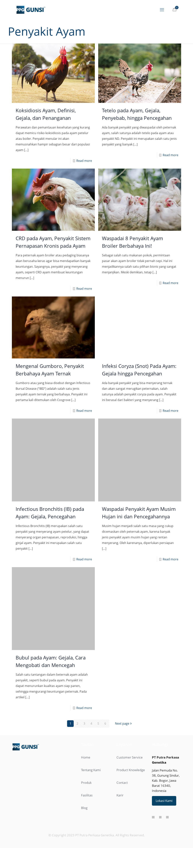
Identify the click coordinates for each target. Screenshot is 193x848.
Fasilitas (87, 774)
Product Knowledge (130, 749)
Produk (86, 762)
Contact (122, 762)
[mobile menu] (162, 9)
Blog (84, 787)
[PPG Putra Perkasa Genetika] (31, 9)
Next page (122, 703)
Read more (84, 161)
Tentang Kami (91, 749)
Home (85, 736)
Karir (119, 774)
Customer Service (129, 736)
